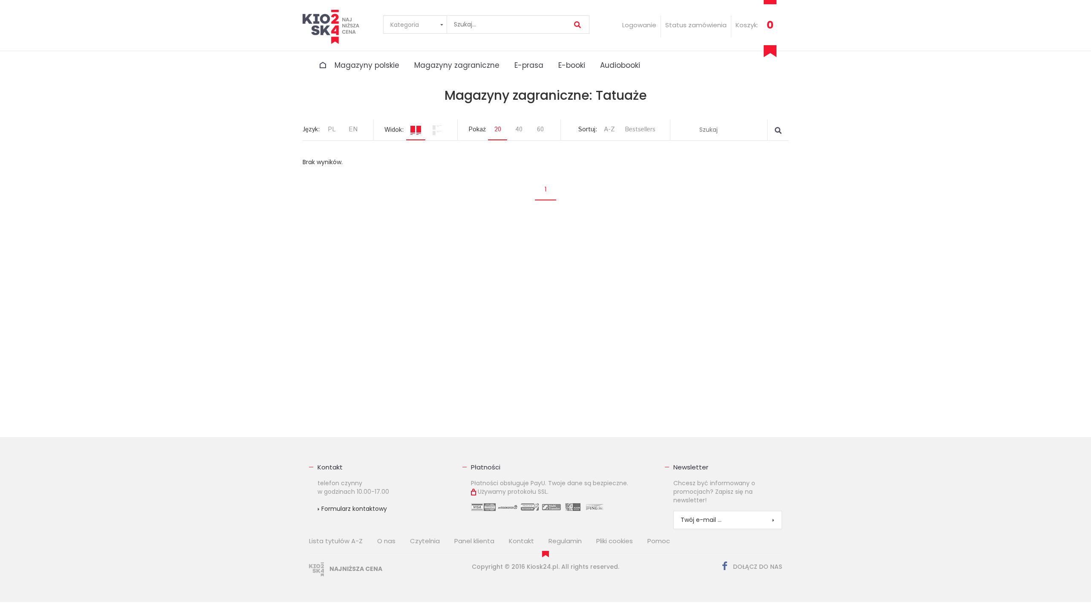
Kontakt (330, 467)
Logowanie (639, 24)
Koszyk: (747, 24)
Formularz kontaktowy (353, 508)
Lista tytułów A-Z (336, 540)
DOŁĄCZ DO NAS (756, 566)
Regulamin (565, 540)
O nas (386, 540)
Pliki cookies (614, 540)
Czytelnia (425, 540)
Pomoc (658, 540)
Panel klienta (474, 540)
